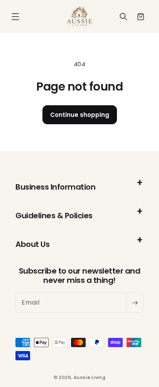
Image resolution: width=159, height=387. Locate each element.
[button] (15, 16)
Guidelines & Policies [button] (54, 215)
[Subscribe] (134, 303)
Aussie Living (89, 377)
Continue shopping (79, 115)
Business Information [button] (55, 187)
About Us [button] (32, 244)
